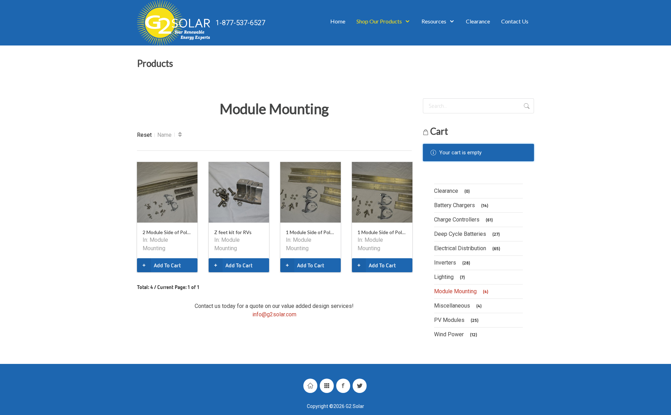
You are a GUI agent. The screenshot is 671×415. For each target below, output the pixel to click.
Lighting (449, 277)
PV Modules (456, 320)
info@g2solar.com (274, 314)
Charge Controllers (463, 219)
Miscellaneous (458, 305)
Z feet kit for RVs (233, 232)
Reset (144, 135)
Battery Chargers (461, 205)
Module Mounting (461, 291)
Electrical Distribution (467, 248)
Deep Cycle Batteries (467, 234)
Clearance (452, 191)
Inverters (452, 262)
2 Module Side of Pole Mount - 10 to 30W (167, 232)
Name (164, 135)
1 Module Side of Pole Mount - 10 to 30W (310, 232)
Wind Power (455, 334)
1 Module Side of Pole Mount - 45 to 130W (382, 232)
